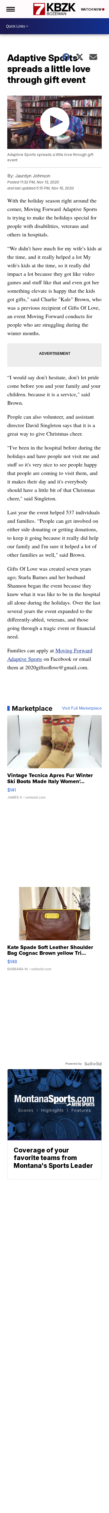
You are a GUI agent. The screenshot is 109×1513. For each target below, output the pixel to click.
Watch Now (91, 9)
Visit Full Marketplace (82, 708)
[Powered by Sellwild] (93, 1064)
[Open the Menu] (10, 9)
